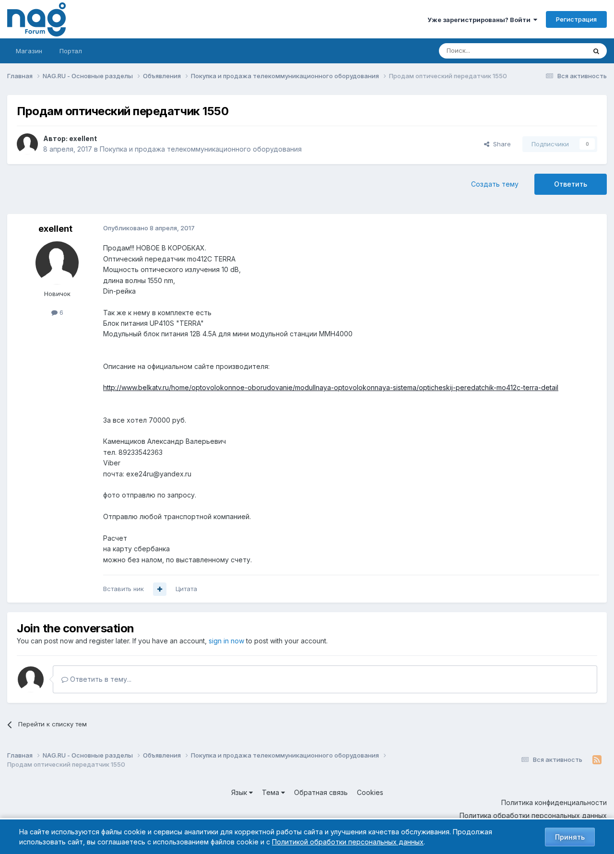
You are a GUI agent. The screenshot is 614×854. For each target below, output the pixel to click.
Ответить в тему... (99, 679)
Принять (570, 837)
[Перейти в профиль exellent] (27, 143)
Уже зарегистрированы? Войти (480, 20)
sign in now (226, 641)
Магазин (29, 51)
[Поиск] (596, 51)
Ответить (570, 184)
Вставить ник (123, 589)
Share (500, 144)
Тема (271, 792)
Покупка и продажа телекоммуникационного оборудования (201, 149)
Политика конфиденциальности (554, 802)
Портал (70, 51)
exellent (83, 138)
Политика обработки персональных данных (533, 815)
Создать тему (495, 184)
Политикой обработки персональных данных (348, 842)
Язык (240, 792)
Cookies (370, 792)
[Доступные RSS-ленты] (597, 760)
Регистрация (576, 19)
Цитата (186, 589)
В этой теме (556, 50)
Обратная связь (321, 792)
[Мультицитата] (159, 589)
